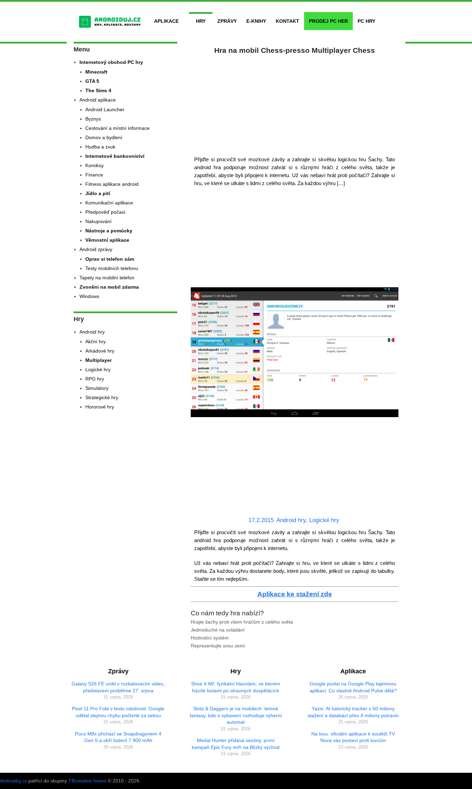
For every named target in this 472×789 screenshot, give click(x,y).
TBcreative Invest (87, 780)
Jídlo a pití (97, 193)
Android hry (291, 520)
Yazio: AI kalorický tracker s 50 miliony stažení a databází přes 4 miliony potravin (353, 712)
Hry (201, 21)
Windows (89, 296)
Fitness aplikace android (112, 184)
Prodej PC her (328, 21)
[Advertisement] (295, 103)
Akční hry (95, 341)
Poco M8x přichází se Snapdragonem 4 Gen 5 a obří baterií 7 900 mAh (118, 737)
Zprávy (227, 21)
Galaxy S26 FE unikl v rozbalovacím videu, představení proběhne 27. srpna (118, 687)
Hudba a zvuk (100, 147)
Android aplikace (97, 100)
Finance (94, 174)
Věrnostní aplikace (107, 240)
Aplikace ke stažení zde (294, 594)
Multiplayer (98, 360)
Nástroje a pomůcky (108, 230)
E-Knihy (256, 21)
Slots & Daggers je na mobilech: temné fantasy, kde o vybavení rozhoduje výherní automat (236, 715)
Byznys (93, 119)
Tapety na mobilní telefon (106, 277)
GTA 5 (92, 81)
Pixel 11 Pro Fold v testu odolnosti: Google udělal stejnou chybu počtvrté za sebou (118, 712)
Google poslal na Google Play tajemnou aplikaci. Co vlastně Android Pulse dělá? (353, 687)
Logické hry (324, 520)
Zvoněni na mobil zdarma (109, 287)
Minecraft (96, 72)
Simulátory (96, 388)
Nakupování (98, 221)
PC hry (366, 21)
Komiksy (94, 165)
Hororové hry (99, 407)
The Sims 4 (98, 90)
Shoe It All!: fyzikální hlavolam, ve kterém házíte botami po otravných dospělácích (235, 687)
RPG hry (94, 379)
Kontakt (287, 21)
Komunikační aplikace (109, 202)
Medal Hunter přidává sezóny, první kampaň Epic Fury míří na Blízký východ (236, 744)
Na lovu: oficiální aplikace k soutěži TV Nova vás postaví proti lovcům (353, 737)
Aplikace (166, 21)
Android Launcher (104, 109)
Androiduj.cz (13, 780)
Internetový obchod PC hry (111, 62)
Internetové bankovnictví (114, 156)
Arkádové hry (99, 351)
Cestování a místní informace (117, 128)
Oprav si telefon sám (109, 259)
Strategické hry (101, 397)
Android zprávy (95, 249)
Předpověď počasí (105, 212)
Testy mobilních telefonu (111, 268)
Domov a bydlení (103, 137)
